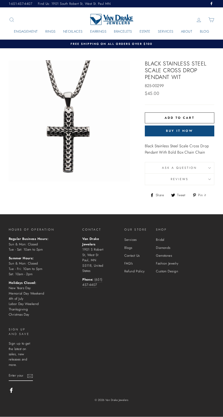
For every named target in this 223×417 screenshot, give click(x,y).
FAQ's (128, 263)
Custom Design (167, 271)
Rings (50, 31)
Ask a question (179, 168)
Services (165, 31)
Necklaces (73, 31)
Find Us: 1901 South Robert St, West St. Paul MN (74, 3)
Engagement (26, 31)
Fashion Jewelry (167, 263)
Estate (145, 31)
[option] (111, 44)
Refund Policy (134, 271)
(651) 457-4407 (92, 282)
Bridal (160, 239)
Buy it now (179, 131)
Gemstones (164, 255)
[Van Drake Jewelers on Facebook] (11, 390)
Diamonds (163, 247)
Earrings (98, 31)
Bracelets (123, 31)
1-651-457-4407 (20, 3)
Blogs (128, 247)
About (186, 31)
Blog (204, 31)
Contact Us (132, 255)
